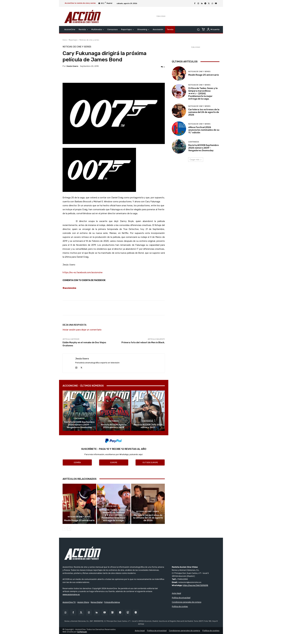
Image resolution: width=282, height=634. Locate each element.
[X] (209, 3)
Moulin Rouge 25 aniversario (79, 520)
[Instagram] (198, 3)
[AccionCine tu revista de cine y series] (141, 553)
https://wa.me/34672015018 (195, 585)
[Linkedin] (202, 3)
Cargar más (194, 159)
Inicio (65, 40)
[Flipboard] (112, 612)
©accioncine (69, 288)
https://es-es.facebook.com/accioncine (83, 272)
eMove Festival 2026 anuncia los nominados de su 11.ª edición (203, 130)
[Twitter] (81, 612)
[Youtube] (216, 3)
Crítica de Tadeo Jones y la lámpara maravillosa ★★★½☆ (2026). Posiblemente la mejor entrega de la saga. (113, 515)
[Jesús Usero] (69, 363)
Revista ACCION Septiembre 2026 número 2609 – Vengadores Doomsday (79, 425)
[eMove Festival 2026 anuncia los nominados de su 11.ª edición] (179, 128)
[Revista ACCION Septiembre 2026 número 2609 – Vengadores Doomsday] (79, 410)
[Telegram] (205, 3)
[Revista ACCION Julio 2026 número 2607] (148, 410)
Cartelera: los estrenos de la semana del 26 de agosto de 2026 (148, 518)
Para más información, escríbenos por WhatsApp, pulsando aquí (113, 454)
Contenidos (79, 418)
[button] (198, 29)
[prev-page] (64, 529)
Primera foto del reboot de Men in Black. (143, 342)
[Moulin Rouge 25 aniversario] (79, 504)
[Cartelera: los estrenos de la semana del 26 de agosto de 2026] (148, 504)
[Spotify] (136, 612)
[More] (139, 75)
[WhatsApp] (212, 3)
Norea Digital (97, 602)
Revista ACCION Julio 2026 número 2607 (148, 426)
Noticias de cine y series (89, 40)
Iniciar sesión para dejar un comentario (82, 329)
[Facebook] (195, 3)
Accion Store (83, 602)
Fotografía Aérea (112, 602)
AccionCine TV (69, 602)
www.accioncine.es (71, 594)
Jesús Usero (72, 66)
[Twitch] (128, 612)
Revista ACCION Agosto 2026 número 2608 (113, 426)
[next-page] (69, 529)
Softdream (82, 632)
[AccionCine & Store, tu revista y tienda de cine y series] (83, 16)
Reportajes (73, 40)
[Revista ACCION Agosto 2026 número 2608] (114, 410)
